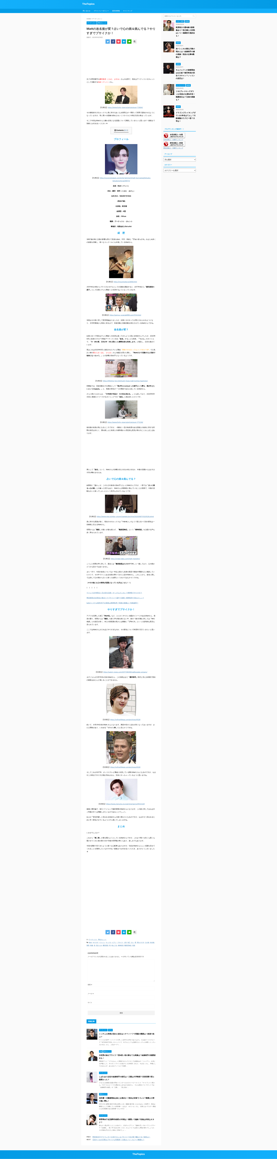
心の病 (147, 942)
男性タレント (102, 939)
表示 (125, 130)
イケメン (102, 942)
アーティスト (93, 939)
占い (132, 942)
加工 (128, 942)
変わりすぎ (140, 942)
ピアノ (114, 942)
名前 (90, 984)
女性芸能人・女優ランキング (173, 140)
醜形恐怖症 (127, 945)
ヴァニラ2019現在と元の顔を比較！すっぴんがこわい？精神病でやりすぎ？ (114, 593)
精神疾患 (121, 945)
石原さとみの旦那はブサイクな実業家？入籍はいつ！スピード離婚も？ (118, 1140)
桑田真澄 (105, 945)
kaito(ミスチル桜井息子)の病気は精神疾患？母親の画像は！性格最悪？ (112, 603)
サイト (90, 1002)
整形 (88, 945)
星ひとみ (99, 945)
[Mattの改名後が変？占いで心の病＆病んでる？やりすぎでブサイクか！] (124, 41)
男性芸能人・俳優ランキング (173, 148)
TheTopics (88, 3)
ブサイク (120, 942)
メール (91, 993)
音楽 (133, 945)
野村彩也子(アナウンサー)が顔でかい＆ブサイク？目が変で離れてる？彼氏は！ (121, 1137)
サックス (108, 942)
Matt (90, 942)
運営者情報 (116, 11)
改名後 (152, 942)
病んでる (114, 945)
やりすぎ (95, 942)
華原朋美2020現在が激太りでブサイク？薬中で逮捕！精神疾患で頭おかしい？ (115, 598)
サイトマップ (127, 11)
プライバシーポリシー (101, 11)
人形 (125, 942)
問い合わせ (86, 11)
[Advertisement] (121, 61)
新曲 (91, 945)
